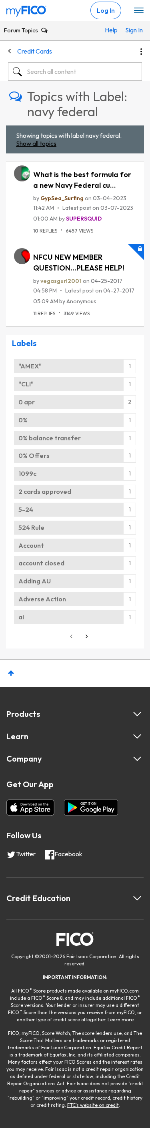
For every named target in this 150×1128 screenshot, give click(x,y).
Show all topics (36, 143)
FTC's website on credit (93, 1105)
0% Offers (34, 456)
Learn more (121, 1020)
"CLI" (26, 384)
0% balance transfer (49, 438)
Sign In (131, 30)
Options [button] (141, 51)
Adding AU (34, 581)
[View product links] (137, 714)
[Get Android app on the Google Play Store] (91, 807)
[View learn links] (137, 736)
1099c (27, 473)
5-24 (25, 509)
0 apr (26, 402)
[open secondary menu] (138, 11)
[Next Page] (86, 636)
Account (31, 545)
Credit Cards (34, 51)
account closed (41, 563)
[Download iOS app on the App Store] (30, 807)
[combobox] (75, 71)
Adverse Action (42, 599)
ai (21, 617)
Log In (106, 10)
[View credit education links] (137, 898)
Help (111, 30)
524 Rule (31, 527)
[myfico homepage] (26, 9)
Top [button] (11, 673)
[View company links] (137, 758)
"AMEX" (30, 366)
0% (23, 420)
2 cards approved (44, 491)
